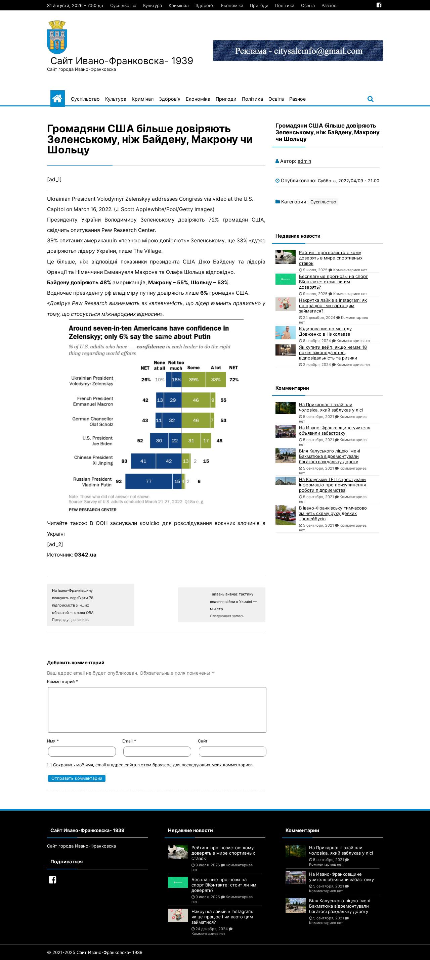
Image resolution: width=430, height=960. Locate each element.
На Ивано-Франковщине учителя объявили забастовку (334, 430)
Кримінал (179, 5)
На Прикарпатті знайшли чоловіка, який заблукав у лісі (331, 407)
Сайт (203, 740)
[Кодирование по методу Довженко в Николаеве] (285, 332)
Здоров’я (205, 5)
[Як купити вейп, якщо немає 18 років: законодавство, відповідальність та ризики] (285, 350)
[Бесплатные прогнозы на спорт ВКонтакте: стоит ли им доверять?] (285, 279)
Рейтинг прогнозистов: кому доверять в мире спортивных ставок (330, 258)
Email (129, 740)
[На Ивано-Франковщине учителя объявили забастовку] (285, 431)
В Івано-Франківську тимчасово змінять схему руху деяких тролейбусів (333, 513)
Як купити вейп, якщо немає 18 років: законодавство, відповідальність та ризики (333, 352)
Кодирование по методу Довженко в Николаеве (325, 331)
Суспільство (123, 5)
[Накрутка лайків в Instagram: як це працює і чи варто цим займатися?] (285, 304)
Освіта (308, 5)
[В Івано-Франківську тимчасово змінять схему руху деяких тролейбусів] (285, 515)
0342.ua (85, 554)
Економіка (232, 5)
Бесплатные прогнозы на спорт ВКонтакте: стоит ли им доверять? (333, 282)
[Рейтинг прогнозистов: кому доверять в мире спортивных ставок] (285, 257)
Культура (152, 5)
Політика (284, 5)
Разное (329, 5)
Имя (53, 740)
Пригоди (259, 5)
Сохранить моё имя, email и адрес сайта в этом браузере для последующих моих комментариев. (153, 764)
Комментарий (62, 681)
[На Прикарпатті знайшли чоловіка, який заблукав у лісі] (285, 408)
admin (304, 161)
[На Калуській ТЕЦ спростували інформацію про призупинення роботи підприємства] (285, 481)
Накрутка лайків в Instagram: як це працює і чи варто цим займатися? (333, 305)
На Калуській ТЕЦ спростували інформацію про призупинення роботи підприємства (332, 485)
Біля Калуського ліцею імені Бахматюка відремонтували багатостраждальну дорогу (329, 456)
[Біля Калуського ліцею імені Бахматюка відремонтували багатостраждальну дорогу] (285, 455)
